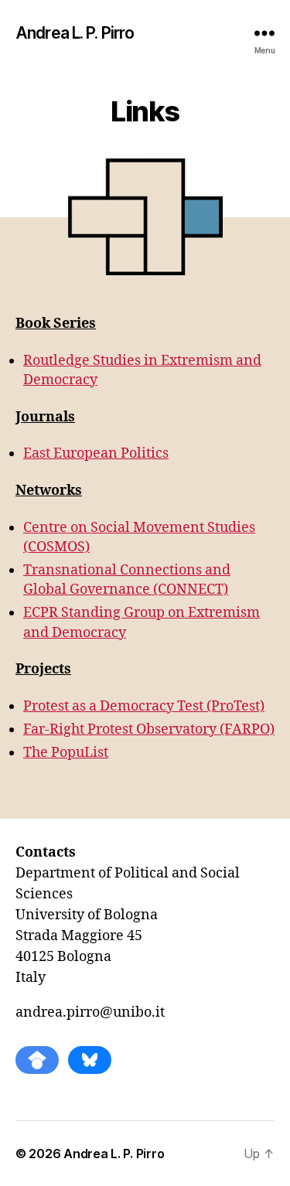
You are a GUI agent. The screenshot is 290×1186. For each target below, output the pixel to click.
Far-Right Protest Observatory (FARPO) (149, 729)
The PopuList (65, 753)
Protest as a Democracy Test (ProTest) (143, 706)
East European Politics (96, 453)
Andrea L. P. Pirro (74, 33)
